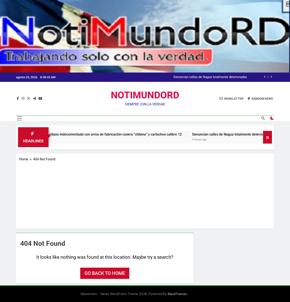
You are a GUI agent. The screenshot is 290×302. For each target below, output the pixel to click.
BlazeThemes (177, 294)
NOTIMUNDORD (145, 95)
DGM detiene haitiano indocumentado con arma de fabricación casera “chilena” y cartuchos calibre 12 (92, 134)
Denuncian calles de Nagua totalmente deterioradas (210, 77)
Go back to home (104, 273)
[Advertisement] (145, 193)
